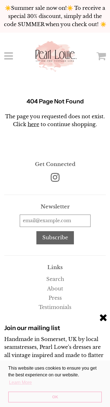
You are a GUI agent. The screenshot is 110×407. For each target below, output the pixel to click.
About (55, 289)
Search (55, 279)
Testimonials (55, 307)
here (33, 124)
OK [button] (55, 397)
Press (55, 298)
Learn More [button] (20, 382)
